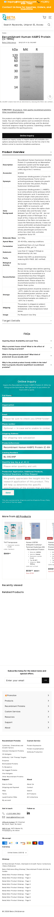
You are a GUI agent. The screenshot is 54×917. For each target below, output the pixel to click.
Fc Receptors (7, 767)
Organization (8, 405)
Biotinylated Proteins (10, 764)
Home (4, 33)
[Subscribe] (45, 680)
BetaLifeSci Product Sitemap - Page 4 (16, 884)
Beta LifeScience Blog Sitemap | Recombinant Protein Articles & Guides (26, 870)
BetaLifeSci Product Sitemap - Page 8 (16, 897)
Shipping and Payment (10, 787)
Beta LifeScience (9, 42)
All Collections (32, 797)
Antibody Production (34, 752)
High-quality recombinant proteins (37, 110)
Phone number (8, 424)
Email (4, 414)
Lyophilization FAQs (9, 797)
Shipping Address (10, 433)
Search (29, 791)
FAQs (4, 791)
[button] (27, 152)
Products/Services (10, 443)
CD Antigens (7, 754)
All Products (23, 516)
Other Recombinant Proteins (12, 777)
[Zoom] (50, 96)
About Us (30, 784)
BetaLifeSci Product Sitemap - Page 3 (16, 881)
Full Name (6, 395)
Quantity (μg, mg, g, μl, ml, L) (15, 462)
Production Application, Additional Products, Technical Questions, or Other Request (22, 473)
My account (6, 800)
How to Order (7, 784)
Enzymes (5, 761)
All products (17, 110)
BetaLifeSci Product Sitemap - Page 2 (16, 878)
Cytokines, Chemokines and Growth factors (12, 747)
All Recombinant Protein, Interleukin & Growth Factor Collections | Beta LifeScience (26, 865)
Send (8, 492)
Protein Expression (34, 745)
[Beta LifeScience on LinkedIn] (28, 813)
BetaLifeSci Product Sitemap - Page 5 (16, 887)
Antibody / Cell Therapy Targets (14, 757)
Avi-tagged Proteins (9, 770)
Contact (30, 787)
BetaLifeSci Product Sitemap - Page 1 (16, 875)
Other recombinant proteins (13, 112)
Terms (4, 794)
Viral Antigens (7, 773)
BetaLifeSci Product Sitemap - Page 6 (16, 891)
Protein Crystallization (35, 749)
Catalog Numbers (10, 452)
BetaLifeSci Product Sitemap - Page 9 (16, 900)
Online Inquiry (27, 135)
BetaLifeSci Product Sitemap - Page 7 (16, 894)
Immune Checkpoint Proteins (13, 751)
